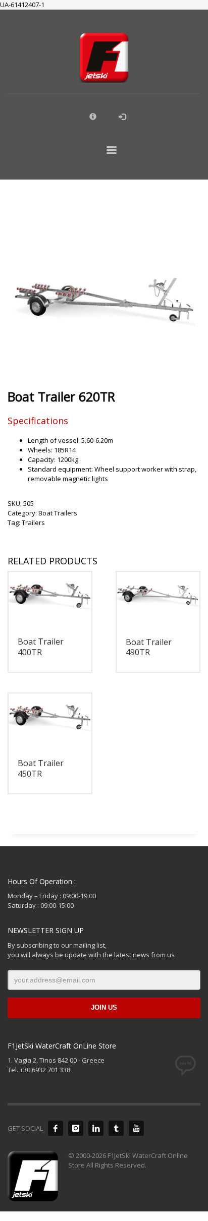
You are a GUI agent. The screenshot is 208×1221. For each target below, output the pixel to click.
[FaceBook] (55, 1128)
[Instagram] (75, 1128)
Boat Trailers (57, 512)
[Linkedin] (95, 1128)
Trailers (33, 522)
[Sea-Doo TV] (136, 1128)
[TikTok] (116, 1128)
